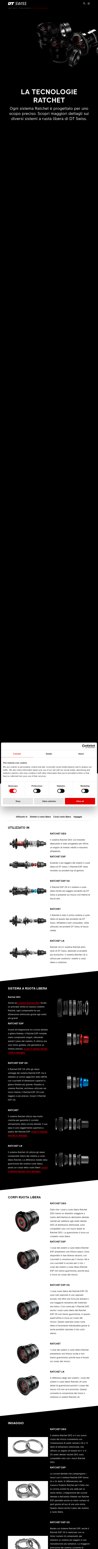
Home (10, 8)
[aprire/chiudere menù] (88, 3)
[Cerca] (84, 3)
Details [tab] (49, 754)
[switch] (37, 791)
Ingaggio (78, 816)
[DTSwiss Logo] (17, 3)
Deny (18, 801)
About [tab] (81, 754)
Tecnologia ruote (25, 8)
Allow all (80, 801)
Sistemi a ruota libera (40, 816)
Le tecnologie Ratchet (41, 8)
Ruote (15, 8)
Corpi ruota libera (62, 816)
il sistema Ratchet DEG (28, 1002)
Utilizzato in (21, 816)
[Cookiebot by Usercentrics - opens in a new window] (84, 746)
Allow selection (49, 801)
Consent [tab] (17, 754)
